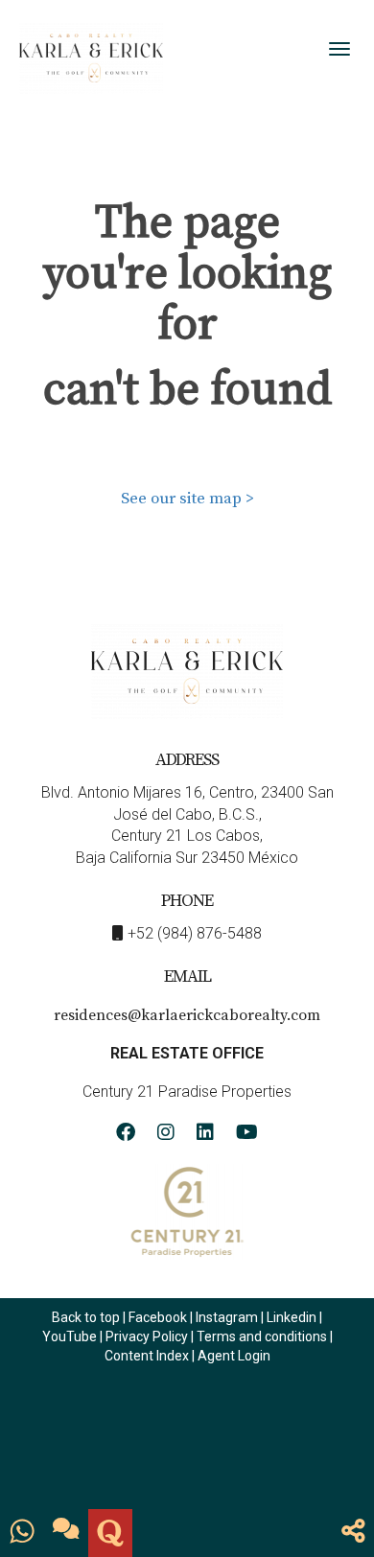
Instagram (227, 1317)
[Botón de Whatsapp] (22, 1533)
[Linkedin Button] (205, 1135)
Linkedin (291, 1317)
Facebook (158, 1317)
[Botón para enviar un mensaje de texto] (66, 1533)
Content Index (147, 1355)
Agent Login (234, 1355)
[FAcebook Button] (125, 1135)
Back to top (86, 1317)
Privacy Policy (148, 1336)
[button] (353, 1533)
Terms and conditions (262, 1336)
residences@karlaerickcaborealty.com (187, 1015)
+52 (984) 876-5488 (195, 933)
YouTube (69, 1336)
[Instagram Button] (166, 1135)
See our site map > (187, 498)
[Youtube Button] (247, 1135)
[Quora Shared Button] (110, 1533)
